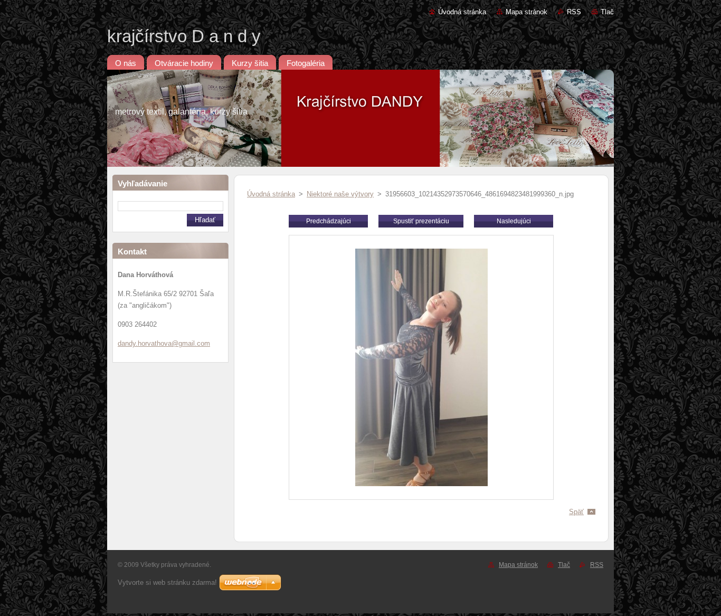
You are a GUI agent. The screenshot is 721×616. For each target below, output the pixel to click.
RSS (574, 12)
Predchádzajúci (328, 221)
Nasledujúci (514, 221)
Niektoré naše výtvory (340, 194)
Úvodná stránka (462, 12)
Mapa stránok (526, 12)
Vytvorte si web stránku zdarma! (167, 582)
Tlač (607, 12)
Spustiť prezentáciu (421, 221)
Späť (576, 512)
